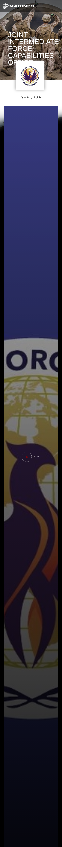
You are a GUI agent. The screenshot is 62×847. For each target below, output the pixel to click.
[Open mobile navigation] (57, 6)
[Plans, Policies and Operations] (18, 6)
